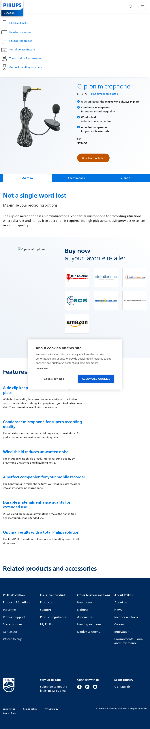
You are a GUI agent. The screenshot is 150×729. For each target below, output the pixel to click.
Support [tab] (125, 177)
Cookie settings (54, 378)
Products (46, 602)
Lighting (83, 609)
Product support (14, 617)
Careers (119, 624)
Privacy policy (51, 709)
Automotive (85, 617)
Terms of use (9, 713)
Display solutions (88, 631)
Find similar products (103, 93)
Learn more (42, 368)
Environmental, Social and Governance (128, 640)
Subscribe (46, 686)
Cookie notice (30, 709)
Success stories (12, 624)
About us (120, 602)
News (118, 609)
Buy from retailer (93, 157)
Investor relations (126, 617)
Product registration (53, 617)
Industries (9, 609)
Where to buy (12, 638)
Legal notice (9, 709)
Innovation (121, 631)
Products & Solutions (17, 602)
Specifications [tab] (76, 177)
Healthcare (84, 602)
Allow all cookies (96, 378)
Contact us (10, 631)
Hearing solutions (89, 624)
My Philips (47, 624)
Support (45, 609)
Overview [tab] (27, 177)
